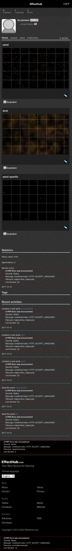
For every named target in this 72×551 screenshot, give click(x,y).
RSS (39, 518)
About (5, 487)
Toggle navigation (4, 3)
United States (27, 23)
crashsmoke (21, 387)
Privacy (41, 491)
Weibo (40, 502)
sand (23, 361)
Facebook (7, 507)
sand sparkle (27, 308)
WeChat (41, 507)
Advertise (6, 518)
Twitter (5, 502)
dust (23, 334)
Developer (7, 522)
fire (16, 413)
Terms (40, 487)
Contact (6, 491)
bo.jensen (23, 20)
